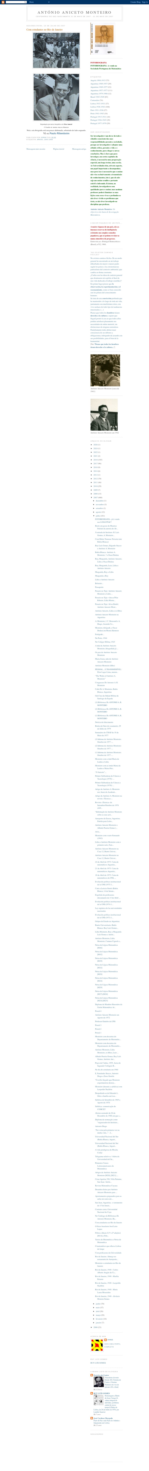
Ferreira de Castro (101, 1375)
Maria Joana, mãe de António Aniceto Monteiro (106, 660)
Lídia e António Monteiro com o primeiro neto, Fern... (108, 843)
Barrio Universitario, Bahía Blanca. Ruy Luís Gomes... (106, 926)
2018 (96, 459)
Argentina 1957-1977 (99, 90)
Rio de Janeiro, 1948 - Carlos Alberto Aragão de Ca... (106, 1271)
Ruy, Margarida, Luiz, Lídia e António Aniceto (106, 567)
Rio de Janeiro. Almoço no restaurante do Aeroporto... (106, 1258)
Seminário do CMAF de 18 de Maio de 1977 (107, 734)
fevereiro (99, 1318)
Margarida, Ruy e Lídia (104, 572)
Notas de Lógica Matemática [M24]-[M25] (106, 999)
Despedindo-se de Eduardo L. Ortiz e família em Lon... (106, 1094)
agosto (99, 512)
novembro (100, 504)
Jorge (110, 1340)
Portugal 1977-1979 (98, 123)
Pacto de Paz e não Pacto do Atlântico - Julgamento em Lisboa (107, 1421)
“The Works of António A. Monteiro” (105, 677)
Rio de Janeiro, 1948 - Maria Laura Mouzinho (106, 1291)
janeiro (99, 1322)
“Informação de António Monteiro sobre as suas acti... (108, 813)
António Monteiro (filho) (105, 665)
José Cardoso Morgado (103, 1418)
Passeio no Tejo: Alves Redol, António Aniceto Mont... (107, 605)
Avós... (97, 831)
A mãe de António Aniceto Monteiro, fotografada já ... (106, 647)
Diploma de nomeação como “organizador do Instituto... (107, 1121)
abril (98, 1311)
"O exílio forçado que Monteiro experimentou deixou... (107, 1081)
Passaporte (99, 587)
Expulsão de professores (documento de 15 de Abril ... (107, 896)
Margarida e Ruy (101, 575)
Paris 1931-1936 (97, 110)
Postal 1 (98, 1032)
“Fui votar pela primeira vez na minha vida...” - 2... (107, 1131)
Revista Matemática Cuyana (106, 1185)
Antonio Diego (101, 1126)
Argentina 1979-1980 (99, 93)
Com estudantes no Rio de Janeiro (108, 1222)
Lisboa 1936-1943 (98, 106)
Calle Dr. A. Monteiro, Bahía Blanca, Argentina (106, 690)
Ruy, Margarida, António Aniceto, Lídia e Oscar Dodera (108, 560)
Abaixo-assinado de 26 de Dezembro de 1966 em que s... (108, 1114)
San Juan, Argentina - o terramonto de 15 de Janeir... (108, 1204)
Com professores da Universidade (108, 1252)
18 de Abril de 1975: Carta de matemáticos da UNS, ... (106, 876)
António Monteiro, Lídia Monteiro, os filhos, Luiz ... (106, 1051)
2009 (96, 490)
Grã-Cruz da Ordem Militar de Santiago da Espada (107, 697)
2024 (96, 448)
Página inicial (58, 149)
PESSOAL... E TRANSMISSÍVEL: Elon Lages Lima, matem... (108, 670)
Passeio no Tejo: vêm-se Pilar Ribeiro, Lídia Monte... (106, 599)
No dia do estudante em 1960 (106, 1069)
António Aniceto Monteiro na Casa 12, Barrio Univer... (107, 850)
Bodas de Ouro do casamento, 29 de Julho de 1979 (108, 727)
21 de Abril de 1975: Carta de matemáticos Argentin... (106, 870)
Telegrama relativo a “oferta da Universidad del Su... (107, 1158)
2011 (96, 482)
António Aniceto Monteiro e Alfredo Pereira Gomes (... (106, 826)
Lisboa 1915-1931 (98, 103)
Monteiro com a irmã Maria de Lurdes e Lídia (107, 760)
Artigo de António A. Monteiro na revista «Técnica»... (108, 797)
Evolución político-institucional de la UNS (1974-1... (108, 903)
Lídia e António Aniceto (104, 579)
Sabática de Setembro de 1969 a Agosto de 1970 (107, 1101)
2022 (96, 452)
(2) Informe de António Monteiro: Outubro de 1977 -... (108, 747)
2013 (96, 474)
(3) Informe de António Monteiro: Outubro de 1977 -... (108, 740)
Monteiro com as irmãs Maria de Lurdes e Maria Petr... (107, 767)
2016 (96, 467)
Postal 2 (98, 1029)
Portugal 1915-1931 (98, 116)
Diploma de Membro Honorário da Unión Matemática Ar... (108, 1006)
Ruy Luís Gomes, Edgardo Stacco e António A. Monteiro (108, 547)
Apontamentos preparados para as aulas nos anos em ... (108, 1197)
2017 (96, 463)
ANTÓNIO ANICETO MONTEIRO (75, 12)
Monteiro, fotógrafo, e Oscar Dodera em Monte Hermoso (107, 629)
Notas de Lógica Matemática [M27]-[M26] (106, 992)
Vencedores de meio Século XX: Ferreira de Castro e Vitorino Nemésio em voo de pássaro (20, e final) (113, 1382)
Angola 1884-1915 (98, 80)
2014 (96, 471)
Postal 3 (98, 1025)
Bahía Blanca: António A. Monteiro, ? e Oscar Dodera (107, 553)
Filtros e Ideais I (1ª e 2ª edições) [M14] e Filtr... (108, 1234)
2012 (96, 478)
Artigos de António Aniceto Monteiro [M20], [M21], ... (106, 1174)
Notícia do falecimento (104, 722)
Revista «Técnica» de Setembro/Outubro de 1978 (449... (107, 805)
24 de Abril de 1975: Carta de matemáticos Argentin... (106, 863)
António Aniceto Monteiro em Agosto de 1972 (107, 1016)
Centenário (95, 100)
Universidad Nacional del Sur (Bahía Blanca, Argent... (106, 1138)
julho (98, 515)
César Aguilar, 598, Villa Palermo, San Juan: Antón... (108, 1180)
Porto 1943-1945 (97, 113)
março (98, 1315)
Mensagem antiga (79, 149)
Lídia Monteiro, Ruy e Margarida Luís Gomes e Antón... (108, 933)
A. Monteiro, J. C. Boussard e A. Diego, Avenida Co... (107, 622)
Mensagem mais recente (35, 149)
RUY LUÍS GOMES (98, 1362)
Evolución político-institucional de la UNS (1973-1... (108, 916)
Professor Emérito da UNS (105, 1021)
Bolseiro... (99, 583)
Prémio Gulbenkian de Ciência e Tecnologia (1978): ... (108, 777)
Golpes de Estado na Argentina (107, 921)
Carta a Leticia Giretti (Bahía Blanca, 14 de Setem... (106, 890)
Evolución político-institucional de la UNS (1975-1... (108, 883)
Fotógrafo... (99, 634)
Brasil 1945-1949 (45, 139)
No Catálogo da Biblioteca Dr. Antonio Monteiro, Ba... (107, 1217)
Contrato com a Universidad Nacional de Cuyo (106, 1210)
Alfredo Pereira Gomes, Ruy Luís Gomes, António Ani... (108, 1058)
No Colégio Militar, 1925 (105, 642)
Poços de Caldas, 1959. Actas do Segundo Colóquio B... (108, 1064)
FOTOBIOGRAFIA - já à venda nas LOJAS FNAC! (107, 520)
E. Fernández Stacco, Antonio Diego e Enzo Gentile (106, 1075)
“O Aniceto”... (100, 772)
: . (105, 212)
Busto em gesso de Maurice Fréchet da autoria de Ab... (106, 527)
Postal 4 (98, 1011)
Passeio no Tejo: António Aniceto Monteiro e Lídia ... (108, 592)
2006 (96, 1327)
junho (98, 1303)
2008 (96, 493)
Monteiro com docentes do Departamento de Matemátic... (108, 1038)
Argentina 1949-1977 (99, 87)
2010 (96, 486)
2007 (96, 497)
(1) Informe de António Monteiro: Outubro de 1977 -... (108, 754)
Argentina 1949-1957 (99, 83)
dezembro (100, 500)
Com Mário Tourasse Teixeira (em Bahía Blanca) (108, 540)
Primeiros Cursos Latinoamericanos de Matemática (104, 1166)
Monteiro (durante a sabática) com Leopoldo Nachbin (108, 1088)
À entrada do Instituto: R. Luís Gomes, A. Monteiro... (107, 534)
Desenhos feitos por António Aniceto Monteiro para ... (106, 1191)
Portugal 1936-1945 (98, 120)
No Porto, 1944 (101, 638)
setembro (99, 508)
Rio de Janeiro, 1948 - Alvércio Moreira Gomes (107, 1297)
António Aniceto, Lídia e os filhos (108, 610)
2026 (96, 444)
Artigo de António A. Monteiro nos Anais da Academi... (107, 790)
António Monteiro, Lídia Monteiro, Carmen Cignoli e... (108, 939)
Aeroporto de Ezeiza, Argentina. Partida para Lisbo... (107, 820)
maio (98, 1307)
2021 (96, 456)
